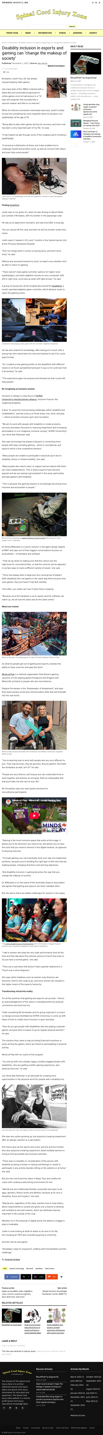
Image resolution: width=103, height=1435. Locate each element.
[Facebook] (93, 2)
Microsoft (29, 1268)
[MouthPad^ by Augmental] (12, 1316)
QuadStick (14, 205)
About (18, 1428)
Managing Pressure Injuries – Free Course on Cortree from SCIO (91, 123)
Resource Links (48, 1428)
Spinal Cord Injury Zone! (16, 1432)
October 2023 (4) (93, 1377)
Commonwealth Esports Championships (19, 944)
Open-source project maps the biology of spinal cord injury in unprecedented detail (49, 1387)
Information (12, 42)
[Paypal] (10, 1408)
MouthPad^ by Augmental (11, 1325)
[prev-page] (72, 145)
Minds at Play (8, 674)
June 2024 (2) (76, 1381)
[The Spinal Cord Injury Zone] (51, 15)
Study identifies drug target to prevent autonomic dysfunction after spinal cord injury (50, 1399)
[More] (61, 1276)
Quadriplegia (12, 68)
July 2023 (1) (91, 1393)
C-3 (3, 68)
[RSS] (96, 2)
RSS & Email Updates (79, 1428)
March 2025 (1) (77, 1377)
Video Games (49, 1268)
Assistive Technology (17, 1268)
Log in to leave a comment (13, 1345)
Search (92, 1428)
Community (35, 1428)
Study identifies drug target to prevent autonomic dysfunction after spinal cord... (91, 109)
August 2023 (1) (93, 1389)
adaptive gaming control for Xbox (33, 538)
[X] (99, 2)
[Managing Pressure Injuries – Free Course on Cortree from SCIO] (76, 123)
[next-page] (76, 145)
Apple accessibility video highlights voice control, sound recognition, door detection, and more (17, 1294)
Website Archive (78, 1415)
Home (4, 42)
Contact (26, 1428)
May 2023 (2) (92, 1401)
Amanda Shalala (12, 1259)
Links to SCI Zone (62, 1428)
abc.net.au (42, 63)
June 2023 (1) (92, 1397)
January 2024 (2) (78, 1393)
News (4, 1321)
